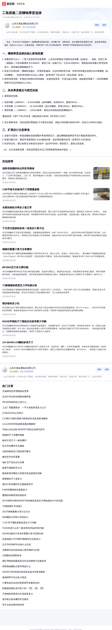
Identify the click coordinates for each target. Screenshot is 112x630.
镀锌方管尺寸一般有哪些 (14, 440)
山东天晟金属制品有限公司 (25, 23)
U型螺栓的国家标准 (11, 555)
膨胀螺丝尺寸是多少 (12, 479)
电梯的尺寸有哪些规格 (13, 435)
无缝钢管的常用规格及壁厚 (15, 391)
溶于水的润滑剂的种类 (13, 605)
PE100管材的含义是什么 (14, 402)
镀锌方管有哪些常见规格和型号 (17, 484)
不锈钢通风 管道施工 (12, 506)
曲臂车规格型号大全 (12, 468)
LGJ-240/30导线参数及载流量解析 (19, 424)
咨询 (96, 25)
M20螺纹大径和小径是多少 (15, 517)
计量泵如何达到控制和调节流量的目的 (20, 583)
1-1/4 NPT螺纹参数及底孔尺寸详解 (19, 522)
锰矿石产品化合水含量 (13, 462)
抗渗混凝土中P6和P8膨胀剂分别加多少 (21, 539)
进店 (104, 25)
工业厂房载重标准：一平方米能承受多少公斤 (24, 407)
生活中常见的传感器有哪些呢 (16, 396)
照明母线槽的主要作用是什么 (16, 566)
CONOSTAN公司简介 (12, 413)
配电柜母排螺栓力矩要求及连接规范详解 (22, 473)
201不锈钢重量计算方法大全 (16, 511)
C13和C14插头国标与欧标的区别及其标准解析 (25, 418)
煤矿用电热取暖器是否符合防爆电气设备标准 (24, 561)
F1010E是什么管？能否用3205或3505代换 (23, 528)
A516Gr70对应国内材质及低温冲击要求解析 (23, 572)
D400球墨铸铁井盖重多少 (14, 490)
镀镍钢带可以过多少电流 (14, 577)
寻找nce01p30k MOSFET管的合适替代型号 (23, 429)
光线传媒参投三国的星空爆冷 (16, 451)
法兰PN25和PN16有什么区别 (16, 544)
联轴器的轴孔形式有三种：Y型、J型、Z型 (22, 588)
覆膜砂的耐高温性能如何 (14, 495)
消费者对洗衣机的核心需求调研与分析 (20, 550)
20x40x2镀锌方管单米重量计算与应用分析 (22, 533)
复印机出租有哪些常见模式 (15, 599)
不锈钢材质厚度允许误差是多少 (17, 594)
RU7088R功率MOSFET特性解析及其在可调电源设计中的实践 (32, 501)
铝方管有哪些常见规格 (13, 446)
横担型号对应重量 (11, 457)
